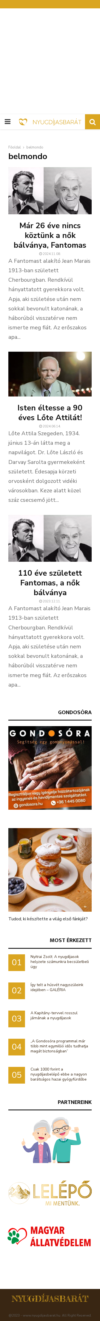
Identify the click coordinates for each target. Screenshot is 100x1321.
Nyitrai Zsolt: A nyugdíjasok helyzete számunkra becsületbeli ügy (60, 961)
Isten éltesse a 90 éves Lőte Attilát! (50, 413)
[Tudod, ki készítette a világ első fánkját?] (50, 870)
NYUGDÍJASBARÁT (50, 1299)
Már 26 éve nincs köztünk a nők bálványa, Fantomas (50, 235)
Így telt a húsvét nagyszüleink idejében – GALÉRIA (57, 987)
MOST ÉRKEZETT (71, 940)
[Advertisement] (50, 61)
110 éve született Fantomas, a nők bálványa (50, 583)
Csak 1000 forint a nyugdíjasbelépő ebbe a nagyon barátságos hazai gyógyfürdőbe (59, 1074)
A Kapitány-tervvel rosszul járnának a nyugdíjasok (54, 1015)
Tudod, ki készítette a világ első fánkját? (48, 919)
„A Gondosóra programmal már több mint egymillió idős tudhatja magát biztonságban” (59, 1046)
